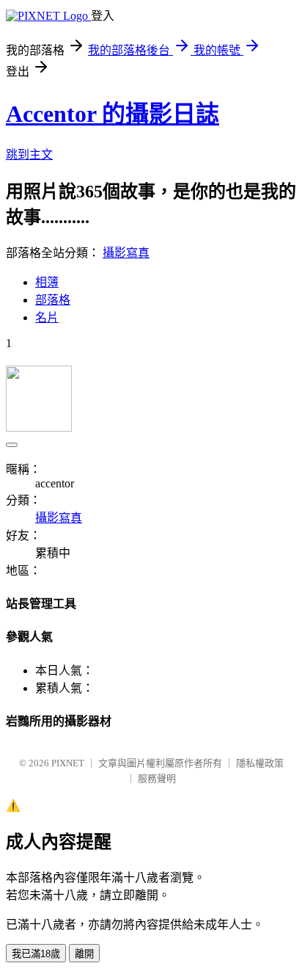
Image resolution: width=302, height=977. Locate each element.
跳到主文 (29, 154)
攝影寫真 (126, 253)
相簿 (47, 282)
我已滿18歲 (36, 953)
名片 (47, 317)
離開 (84, 953)
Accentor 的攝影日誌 (112, 114)
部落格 (52, 300)
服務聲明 (157, 778)
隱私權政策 (260, 763)
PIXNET (67, 763)
